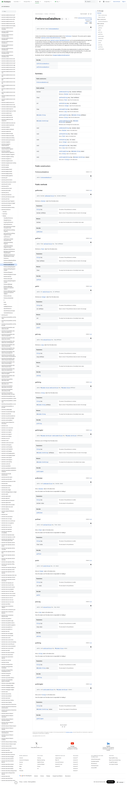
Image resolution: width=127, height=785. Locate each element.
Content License (69, 732)
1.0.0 (91, 21)
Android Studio (116, 1)
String (67, 91)
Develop (37, 1)
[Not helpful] (91, 14)
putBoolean (62, 128)
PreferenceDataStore (54, 28)
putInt (61, 139)
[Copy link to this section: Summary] (43, 74)
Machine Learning (41, 760)
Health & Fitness (40, 762)
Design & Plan (27, 1)
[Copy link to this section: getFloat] (41, 238)
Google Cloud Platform (58, 776)
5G (38, 768)
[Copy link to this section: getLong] (41, 334)
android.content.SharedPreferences (50, 37)
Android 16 (75, 760)
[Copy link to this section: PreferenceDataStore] (50, 172)
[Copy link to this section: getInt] (40, 286)
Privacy (38, 766)
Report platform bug (113, 758)
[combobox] (91, 1)
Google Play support (113, 762)
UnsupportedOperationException (61, 55)
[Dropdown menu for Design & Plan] (32, 1)
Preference (68, 36)
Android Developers (39, 13)
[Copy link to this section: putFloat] (41, 519)
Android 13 (75, 766)
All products (67, 776)
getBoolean (62, 91)
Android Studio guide (95, 759)
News (20, 766)
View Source (87, 19)
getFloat (61, 97)
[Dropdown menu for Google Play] (51, 1)
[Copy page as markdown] (66, 19)
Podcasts (21, 770)
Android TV (57, 766)
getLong (61, 109)
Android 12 (75, 768)
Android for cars (58, 764)
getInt (61, 103)
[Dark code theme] (91, 27)
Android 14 (75, 764)
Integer (67, 105)
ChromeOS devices (59, 762)
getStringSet (62, 120)
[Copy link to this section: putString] (42, 643)
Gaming (39, 758)
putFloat (61, 133)
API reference (6, 6)
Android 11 (75, 770)
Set (43, 120)
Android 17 (75, 758)
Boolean (66, 94)
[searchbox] (9, 11)
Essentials (16, 1)
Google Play (47, 1)
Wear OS (57, 760)
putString (61, 151)
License (25, 781)
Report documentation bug (114, 760)
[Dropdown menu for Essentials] (20, 1)
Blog (57, 1)
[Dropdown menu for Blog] (60, 1)
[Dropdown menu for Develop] (41, 1)
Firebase (48, 776)
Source (20, 764)
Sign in (123, 1)
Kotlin (86, 23)
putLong (61, 145)
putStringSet (62, 157)
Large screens (58, 758)
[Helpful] (89, 14)
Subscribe (110, 781)
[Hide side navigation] (16, 782)
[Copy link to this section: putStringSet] (44, 684)
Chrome (42, 776)
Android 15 (75, 762)
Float (65, 100)
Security (21, 762)
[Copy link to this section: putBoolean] (43, 478)
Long (65, 111)
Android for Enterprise (24, 760)
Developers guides (95, 761)
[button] (8, 15)
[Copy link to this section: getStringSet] (44, 430)
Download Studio (94, 765)
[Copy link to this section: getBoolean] (43, 190)
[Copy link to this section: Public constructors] (51, 166)
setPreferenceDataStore (43, 63)
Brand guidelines (32, 781)
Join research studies (113, 764)
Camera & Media (40, 764)
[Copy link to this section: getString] (42, 382)
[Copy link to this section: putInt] (40, 560)
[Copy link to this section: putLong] (41, 602)
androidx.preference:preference (85, 17)
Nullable (39, 115)
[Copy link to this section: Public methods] (48, 184)
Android (21, 758)
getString (61, 115)
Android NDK (94, 767)
